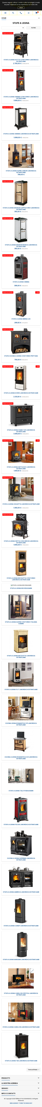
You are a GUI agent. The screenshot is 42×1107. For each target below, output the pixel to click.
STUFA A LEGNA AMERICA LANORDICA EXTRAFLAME (21, 892)
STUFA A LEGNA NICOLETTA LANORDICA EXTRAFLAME (21, 656)
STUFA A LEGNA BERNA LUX (21, 319)
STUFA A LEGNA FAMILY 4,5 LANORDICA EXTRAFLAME (21, 431)
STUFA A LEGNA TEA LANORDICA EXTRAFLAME (21, 1061)
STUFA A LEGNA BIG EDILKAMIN (21, 588)
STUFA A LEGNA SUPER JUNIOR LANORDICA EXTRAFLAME (21, 171)
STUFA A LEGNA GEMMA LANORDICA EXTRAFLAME (21, 134)
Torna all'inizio (34, 1070)
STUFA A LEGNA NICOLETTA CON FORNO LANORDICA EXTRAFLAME (21, 579)
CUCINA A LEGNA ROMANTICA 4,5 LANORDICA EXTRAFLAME (21, 758)
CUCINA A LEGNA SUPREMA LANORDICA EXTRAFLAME (21, 859)
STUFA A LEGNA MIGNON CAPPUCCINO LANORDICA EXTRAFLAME (21, 208)
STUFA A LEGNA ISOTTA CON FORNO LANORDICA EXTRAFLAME (21, 60)
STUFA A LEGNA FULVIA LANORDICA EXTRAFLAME (21, 824)
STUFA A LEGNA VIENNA (21, 282)
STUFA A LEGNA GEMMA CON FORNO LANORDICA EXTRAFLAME (21, 97)
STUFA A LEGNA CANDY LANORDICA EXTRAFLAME (21, 926)
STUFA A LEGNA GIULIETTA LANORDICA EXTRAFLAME (21, 504)
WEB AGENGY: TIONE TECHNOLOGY (21, 1103)
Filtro (33, 28)
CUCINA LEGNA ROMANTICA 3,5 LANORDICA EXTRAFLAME (21, 724)
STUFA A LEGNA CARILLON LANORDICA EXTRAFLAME (21, 1027)
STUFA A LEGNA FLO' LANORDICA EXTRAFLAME (21, 689)
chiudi (21, 7)
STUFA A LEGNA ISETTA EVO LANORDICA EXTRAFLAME (21, 468)
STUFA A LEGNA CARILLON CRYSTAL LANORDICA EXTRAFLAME (21, 994)
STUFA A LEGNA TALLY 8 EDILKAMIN (21, 791)
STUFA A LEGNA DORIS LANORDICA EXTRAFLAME (21, 393)
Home (4, 18)
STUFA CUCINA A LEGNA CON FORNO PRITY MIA (21, 356)
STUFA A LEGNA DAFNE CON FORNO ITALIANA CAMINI (21, 623)
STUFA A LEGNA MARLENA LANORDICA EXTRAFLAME (21, 959)
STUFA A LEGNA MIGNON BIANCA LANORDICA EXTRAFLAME (21, 246)
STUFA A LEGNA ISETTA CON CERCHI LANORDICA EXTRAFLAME (21, 542)
